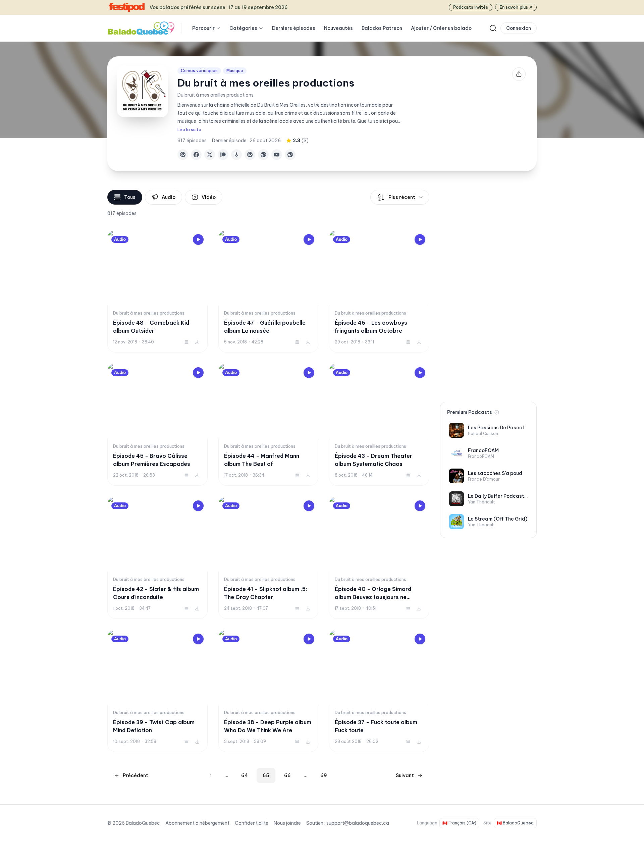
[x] (209, 154)
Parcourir (203, 28)
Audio (168, 197)
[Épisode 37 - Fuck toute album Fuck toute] (379, 691)
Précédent (135, 775)
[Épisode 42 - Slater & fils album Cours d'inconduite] (157, 557)
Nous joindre (287, 823)
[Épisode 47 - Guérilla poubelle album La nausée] (268, 291)
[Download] (197, 342)
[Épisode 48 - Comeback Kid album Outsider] (157, 291)
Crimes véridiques (199, 70)
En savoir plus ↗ (515, 7)
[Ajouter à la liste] (186, 342)
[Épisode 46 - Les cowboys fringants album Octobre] (379, 291)
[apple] (236, 154)
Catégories (243, 28)
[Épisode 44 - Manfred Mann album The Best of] (268, 424)
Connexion (518, 28)
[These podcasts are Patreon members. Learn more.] (496, 412)
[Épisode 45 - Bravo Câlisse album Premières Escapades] (157, 424)
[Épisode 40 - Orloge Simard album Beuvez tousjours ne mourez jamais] (379, 557)
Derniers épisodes (293, 28)
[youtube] (276, 154)
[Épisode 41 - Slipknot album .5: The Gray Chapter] (268, 557)
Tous (130, 197)
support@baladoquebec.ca (357, 823)
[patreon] (223, 154)
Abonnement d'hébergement (197, 823)
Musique (234, 70)
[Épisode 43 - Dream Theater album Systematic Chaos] (379, 424)
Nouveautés (338, 28)
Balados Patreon (382, 28)
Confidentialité (251, 823)
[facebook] (196, 154)
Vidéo (209, 197)
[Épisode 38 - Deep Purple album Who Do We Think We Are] (268, 691)
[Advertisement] (488, 290)
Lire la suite (189, 129)
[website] (182, 154)
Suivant (405, 775)
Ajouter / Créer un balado (441, 28)
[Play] (198, 239)
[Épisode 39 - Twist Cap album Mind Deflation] (157, 691)
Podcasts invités (470, 7)
